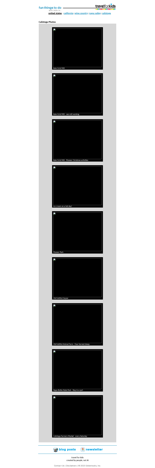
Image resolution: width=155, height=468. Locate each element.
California (68, 13)
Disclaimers (71, 466)
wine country (81, 13)
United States (55, 13)
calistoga (106, 13)
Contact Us (59, 466)
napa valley (95, 13)
